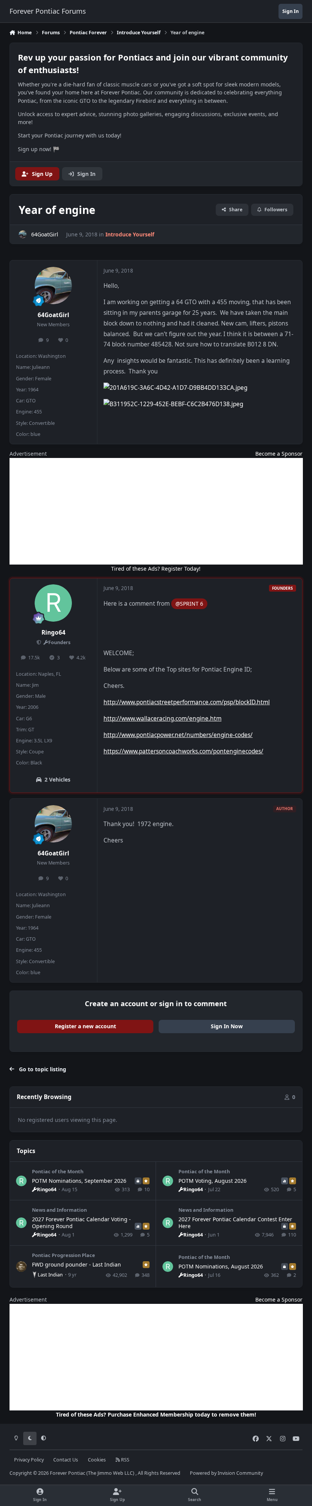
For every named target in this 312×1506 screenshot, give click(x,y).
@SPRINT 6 (189, 603)
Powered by (226, 1473)
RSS (124, 1460)
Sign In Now (227, 1026)
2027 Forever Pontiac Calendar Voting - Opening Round (81, 1223)
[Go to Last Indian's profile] (21, 1266)
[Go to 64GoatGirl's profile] (23, 234)
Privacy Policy (29, 1460)
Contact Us (65, 1460)
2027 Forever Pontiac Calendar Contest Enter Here (235, 1223)
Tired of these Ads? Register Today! (156, 568)
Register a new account (85, 1026)
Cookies (97, 1460)
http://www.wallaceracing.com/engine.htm (162, 719)
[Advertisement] (156, 511)
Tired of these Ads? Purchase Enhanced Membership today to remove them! (156, 1414)
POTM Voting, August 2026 (212, 1180)
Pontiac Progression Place (63, 1255)
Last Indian (50, 1274)
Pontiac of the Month (57, 1171)
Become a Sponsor (278, 453)
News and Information (59, 1209)
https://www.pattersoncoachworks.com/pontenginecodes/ (183, 751)
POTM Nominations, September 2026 (79, 1180)
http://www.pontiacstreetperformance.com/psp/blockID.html (186, 702)
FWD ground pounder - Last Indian (76, 1264)
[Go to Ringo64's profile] (53, 603)
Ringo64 (53, 633)
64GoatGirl (53, 315)
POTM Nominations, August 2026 (220, 1266)
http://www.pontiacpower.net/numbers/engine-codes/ (178, 735)
